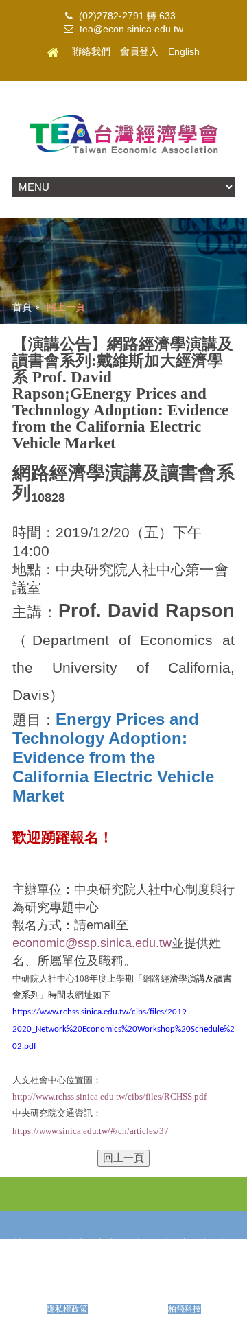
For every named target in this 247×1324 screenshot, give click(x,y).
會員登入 (139, 52)
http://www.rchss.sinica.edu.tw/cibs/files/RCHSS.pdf (109, 1096)
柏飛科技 (184, 1309)
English (184, 52)
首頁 (22, 306)
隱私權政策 (67, 1309)
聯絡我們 (91, 52)
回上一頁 (66, 306)
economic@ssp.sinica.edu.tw (92, 943)
